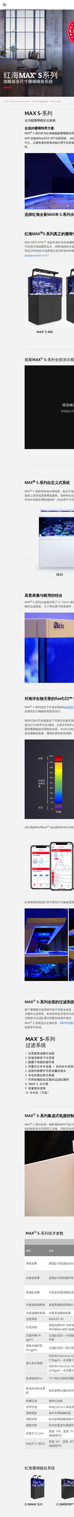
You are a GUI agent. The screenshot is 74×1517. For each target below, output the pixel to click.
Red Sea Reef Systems (20, 101)
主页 (6, 101)
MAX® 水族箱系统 (40, 101)
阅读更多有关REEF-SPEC (36, 255)
